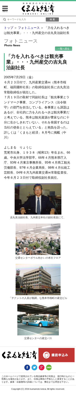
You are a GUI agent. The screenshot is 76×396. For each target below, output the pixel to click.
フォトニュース (29, 27)
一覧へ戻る (63, 48)
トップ (8, 27)
